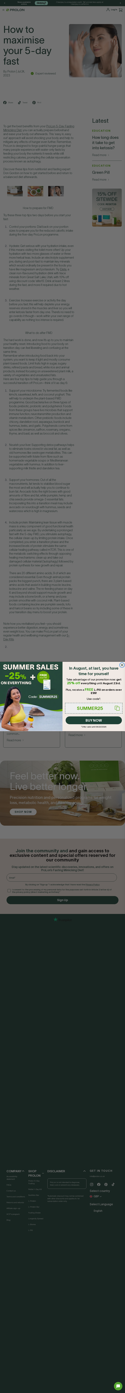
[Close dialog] (122, 665)
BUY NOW (94, 720)
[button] (118, 1386)
